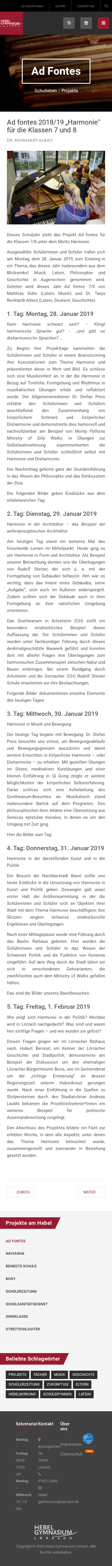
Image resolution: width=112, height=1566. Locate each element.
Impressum (67, 1444)
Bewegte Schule (21, 1266)
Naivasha (15, 1253)
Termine (86, 23)
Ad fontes (16, 1241)
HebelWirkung (22, 1394)
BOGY (11, 1279)
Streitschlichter (23, 1329)
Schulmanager (69, 23)
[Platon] (11, 23)
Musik (59, 1374)
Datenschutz (67, 1454)
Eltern (60, 6)
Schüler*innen (32, 6)
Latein (85, 1394)
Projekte (17, 1374)
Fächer (40, 1374)
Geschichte (83, 1374)
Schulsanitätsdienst (27, 1304)
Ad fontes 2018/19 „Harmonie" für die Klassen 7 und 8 (53, 126)
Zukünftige (86, 6)
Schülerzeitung (21, 1291)
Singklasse (17, 1316)
